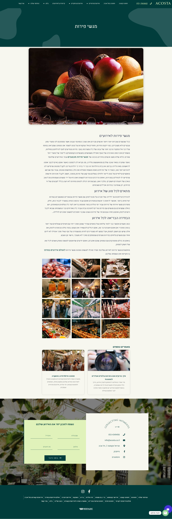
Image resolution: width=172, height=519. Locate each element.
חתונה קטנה (123, 3)
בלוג (47, 3)
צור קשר (21, 3)
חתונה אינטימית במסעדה (63, 376)
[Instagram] (83, 491)
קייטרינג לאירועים (59, 3)
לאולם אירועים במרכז (54, 250)
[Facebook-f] (89, 491)
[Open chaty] (165, 513)
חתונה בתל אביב (109, 3)
